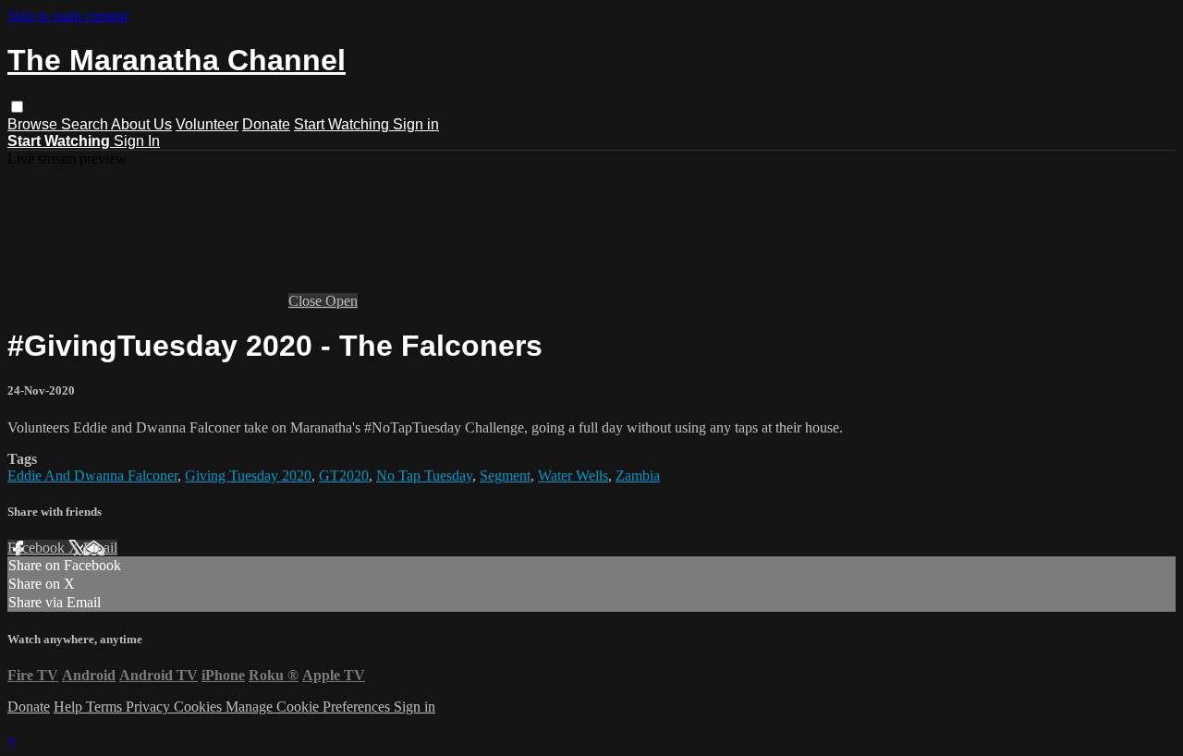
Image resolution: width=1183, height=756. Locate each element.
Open (341, 301)
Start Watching (343, 124)
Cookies (200, 706)
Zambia (638, 475)
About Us (141, 124)
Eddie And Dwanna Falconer (92, 475)
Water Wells (573, 475)
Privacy (150, 706)
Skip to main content (67, 15)
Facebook (37, 547)
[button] (17, 107)
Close (306, 301)
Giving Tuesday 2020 (248, 475)
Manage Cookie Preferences (310, 706)
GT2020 (344, 475)
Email (100, 547)
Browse (34, 124)
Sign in (416, 124)
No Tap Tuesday (424, 475)
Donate (266, 124)
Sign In (137, 141)
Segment (505, 475)
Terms (106, 706)
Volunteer (207, 124)
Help (70, 706)
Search (86, 124)
